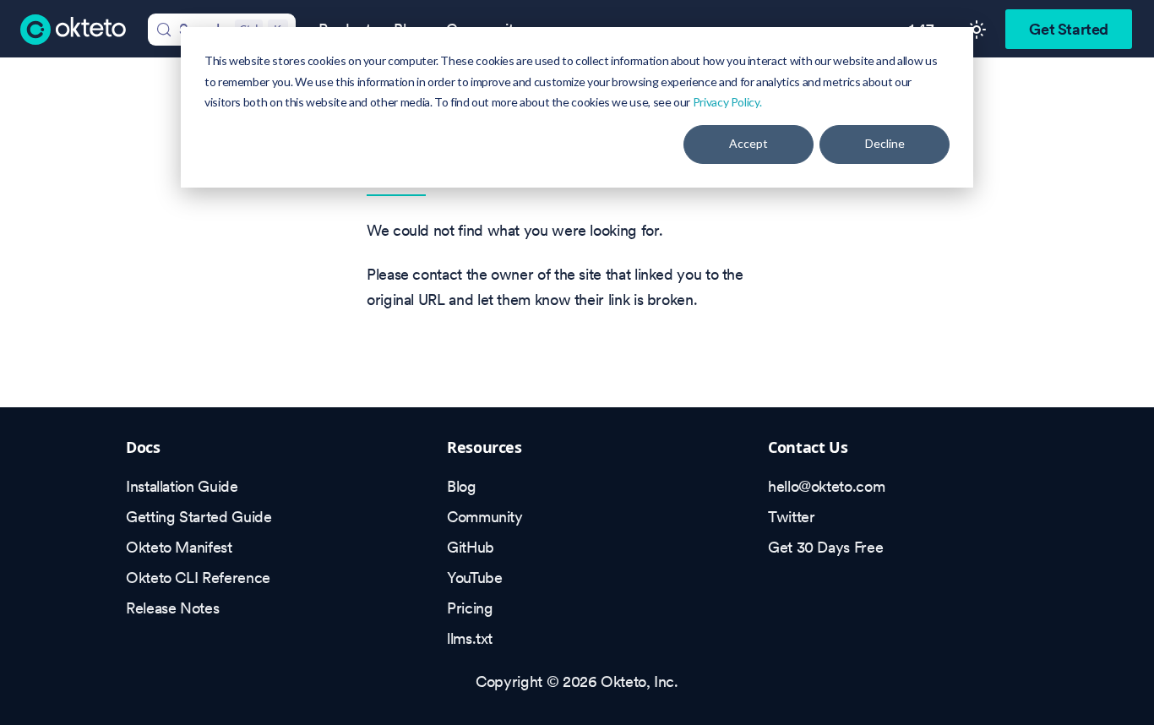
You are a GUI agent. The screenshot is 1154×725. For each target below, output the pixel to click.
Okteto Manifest (179, 547)
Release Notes (172, 608)
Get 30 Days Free (825, 547)
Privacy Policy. (727, 102)
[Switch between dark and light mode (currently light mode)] (976, 29)
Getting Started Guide (198, 516)
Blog (461, 486)
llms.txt (470, 638)
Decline (885, 143)
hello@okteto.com (826, 486)
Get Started (1068, 29)
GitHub (470, 547)
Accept (748, 143)
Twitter (791, 516)
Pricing (470, 608)
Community (485, 516)
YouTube (474, 577)
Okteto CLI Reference (198, 577)
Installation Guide (182, 486)
